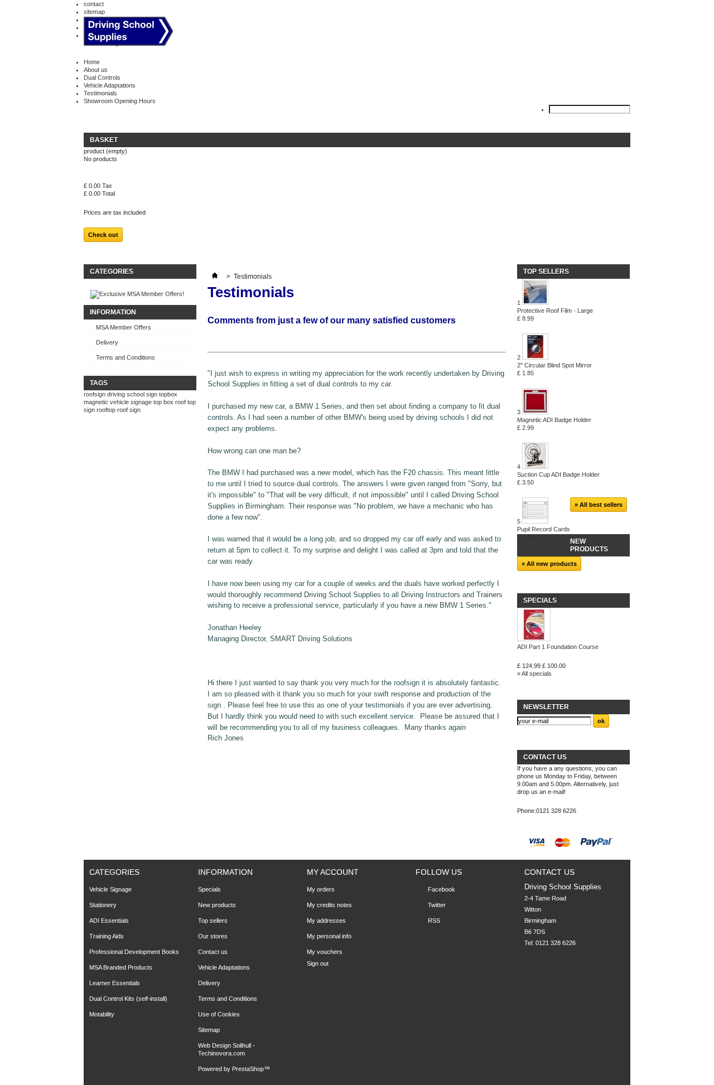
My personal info (329, 936)
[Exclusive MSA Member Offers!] (137, 293)
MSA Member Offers (123, 327)
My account (333, 872)
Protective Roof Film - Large (555, 314)
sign (135, 409)
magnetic (96, 402)
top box (163, 402)
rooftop (106, 409)
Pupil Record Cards (543, 533)
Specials (540, 600)
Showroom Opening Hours (120, 101)
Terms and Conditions (125, 357)
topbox (168, 394)
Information (113, 312)
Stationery (103, 905)
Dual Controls (102, 77)
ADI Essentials (109, 920)
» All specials (534, 673)
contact (94, 4)
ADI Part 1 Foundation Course (558, 646)
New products (589, 545)
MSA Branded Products (120, 967)
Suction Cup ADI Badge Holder (558, 478)
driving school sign (132, 394)
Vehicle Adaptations (110, 85)
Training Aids (106, 936)
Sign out (318, 963)
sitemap (94, 11)
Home (92, 62)
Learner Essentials (114, 983)
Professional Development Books (134, 951)
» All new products (549, 563)
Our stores (213, 936)
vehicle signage (131, 402)
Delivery (107, 342)
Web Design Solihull (225, 1045)
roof (122, 409)
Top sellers (546, 271)
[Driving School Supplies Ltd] (128, 32)
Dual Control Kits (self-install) (128, 998)
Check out (103, 234)
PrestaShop (248, 1068)
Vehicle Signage (110, 889)
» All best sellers (599, 504)
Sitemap (209, 1029)
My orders (321, 889)
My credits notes (329, 905)
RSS (434, 920)
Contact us (213, 951)
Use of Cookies (219, 1014)
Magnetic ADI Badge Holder (554, 423)
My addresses (326, 920)
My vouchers (324, 951)
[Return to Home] (215, 276)
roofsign (94, 394)
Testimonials (100, 93)
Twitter (437, 905)
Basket (104, 140)
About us (96, 69)
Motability (101, 1014)
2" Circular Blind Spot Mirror (554, 369)
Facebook (441, 889)
